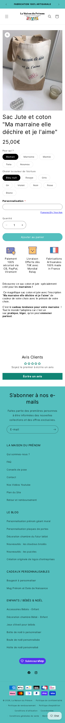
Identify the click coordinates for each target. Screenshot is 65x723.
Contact (11, 477)
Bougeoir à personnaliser (21, 580)
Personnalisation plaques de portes (27, 528)
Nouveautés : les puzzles (21, 551)
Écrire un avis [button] (32, 376)
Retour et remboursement (22, 499)
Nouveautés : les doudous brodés (26, 544)
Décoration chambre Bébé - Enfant (27, 617)
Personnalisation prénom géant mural (28, 521)
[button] (6, 16)
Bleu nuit (11, 177)
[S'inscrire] (54, 429)
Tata (10, 165)
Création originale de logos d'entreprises (31, 559)
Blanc (11, 193)
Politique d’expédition (49, 705)
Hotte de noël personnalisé (22, 647)
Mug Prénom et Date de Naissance (27, 588)
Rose (51, 186)
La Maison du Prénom (22, 700)
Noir (37, 186)
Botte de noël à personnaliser (24, 632)
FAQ (9, 461)
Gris (46, 178)
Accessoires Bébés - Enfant (23, 609)
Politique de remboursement (22, 705)
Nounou (26, 165)
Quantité (7, 218)
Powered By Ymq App (51, 212)
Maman (10, 156)
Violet (23, 186)
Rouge (31, 178)
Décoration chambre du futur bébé (27, 536)
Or (9, 186)
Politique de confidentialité (49, 700)
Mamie (48, 157)
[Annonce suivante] (58, 4)
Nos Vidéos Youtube (18, 484)
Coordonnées (47, 711)
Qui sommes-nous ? (18, 454)
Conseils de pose (17, 469)
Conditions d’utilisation (26, 711)
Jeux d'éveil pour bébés (21, 624)
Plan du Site (14, 492)
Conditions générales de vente (24, 716)
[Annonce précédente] (6, 4)
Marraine (31, 157)
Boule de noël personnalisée (23, 639)
